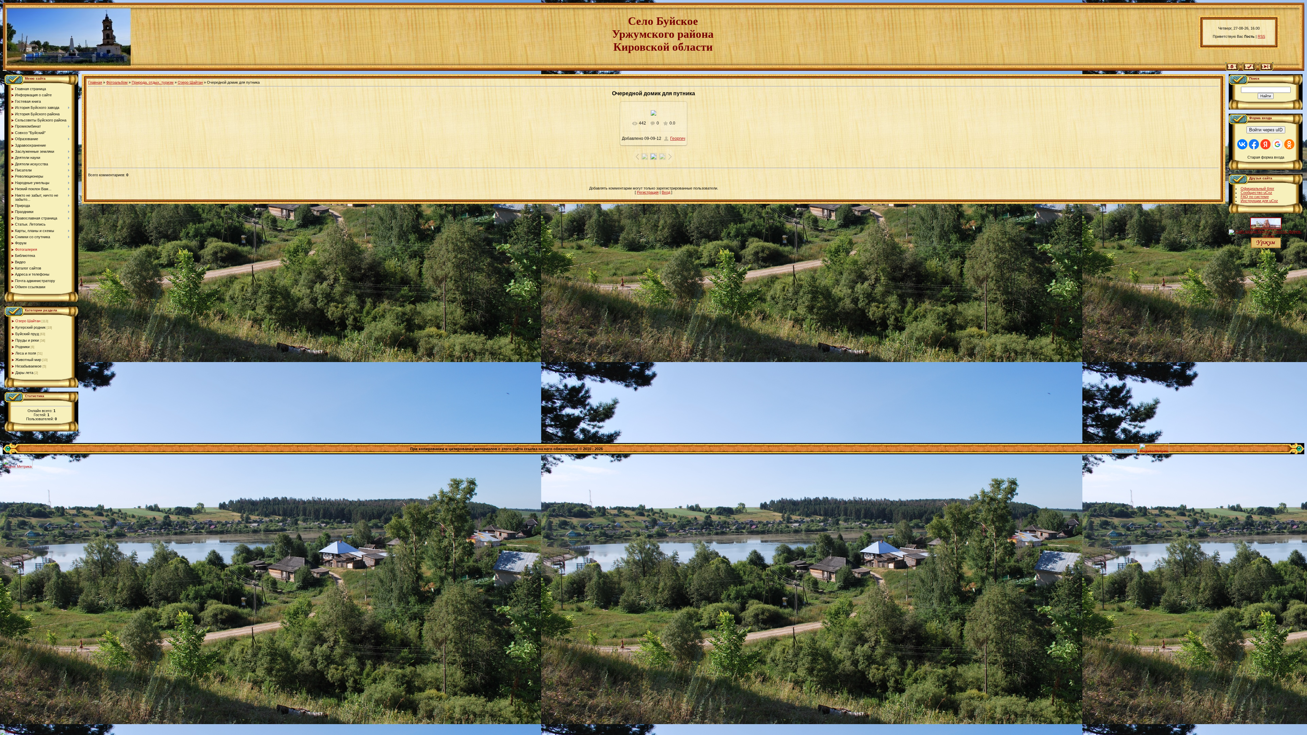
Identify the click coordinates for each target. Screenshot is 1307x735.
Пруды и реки (27, 340)
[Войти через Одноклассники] (1289, 144)
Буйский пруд (27, 334)
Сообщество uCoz (1256, 193)
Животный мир (28, 360)
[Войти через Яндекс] (1265, 144)
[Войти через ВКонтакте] (1242, 144)
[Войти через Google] (1277, 144)
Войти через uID (1265, 129)
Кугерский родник (30, 327)
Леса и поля (25, 353)
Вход (666, 192)
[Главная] (1232, 69)
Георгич (677, 138)
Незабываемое (28, 366)
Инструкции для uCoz (1259, 201)
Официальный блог (1257, 188)
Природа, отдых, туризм (153, 82)
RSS (1261, 36)
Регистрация (648, 192)
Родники (22, 347)
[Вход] (1266, 69)
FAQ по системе (1255, 197)
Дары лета (24, 373)
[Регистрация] (1249, 69)
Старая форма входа (1265, 157)
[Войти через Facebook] (1254, 144)
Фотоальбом (117, 82)
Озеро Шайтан (28, 321)
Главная (95, 82)
